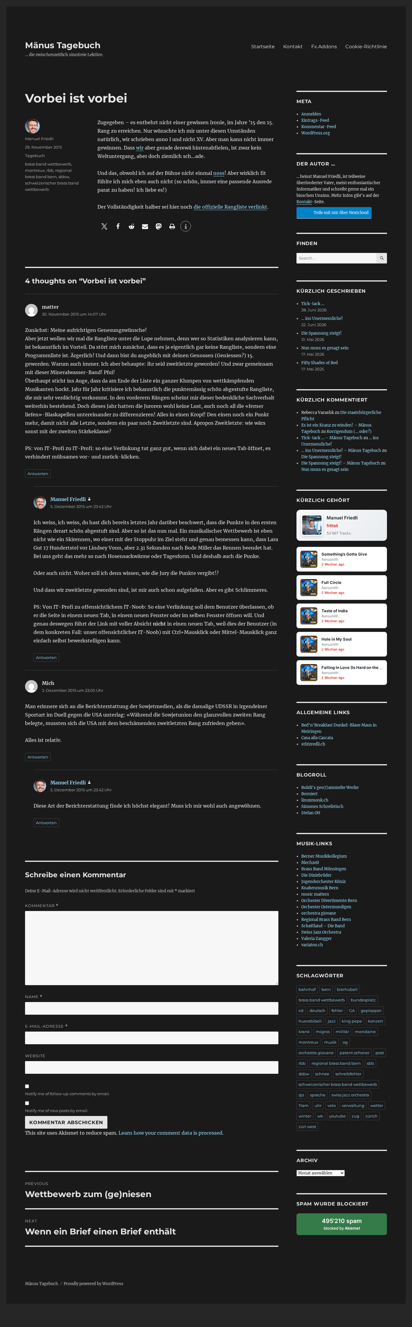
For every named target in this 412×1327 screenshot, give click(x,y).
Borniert (309, 793)
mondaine (365, 1031)
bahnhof (307, 989)
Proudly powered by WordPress (93, 1283)
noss (218, 173)
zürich (371, 1116)
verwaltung (353, 1105)
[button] (104, 226)
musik (330, 1042)
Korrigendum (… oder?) (349, 431)
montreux (35, 170)
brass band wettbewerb (48, 164)
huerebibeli (310, 1021)
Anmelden (311, 114)
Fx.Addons (324, 46)
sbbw (64, 176)
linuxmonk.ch (314, 800)
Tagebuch (35, 155)
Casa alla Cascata (317, 737)
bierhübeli (347, 989)
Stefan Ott (310, 812)
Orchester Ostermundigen (326, 906)
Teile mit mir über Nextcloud (341, 212)
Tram (304, 1105)
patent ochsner (354, 1052)
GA (352, 1010)
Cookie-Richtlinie (366, 46)
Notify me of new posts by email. (56, 1110)
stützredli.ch (313, 744)
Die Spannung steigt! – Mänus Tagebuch (340, 463)
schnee (322, 1073)
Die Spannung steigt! (321, 333)
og (345, 1042)
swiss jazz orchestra (350, 1094)
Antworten (37, 473)
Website (35, 1055)
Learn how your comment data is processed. (171, 1133)
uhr (318, 1105)
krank (304, 1031)
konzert (375, 1021)
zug (355, 1116)
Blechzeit (310, 862)
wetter (376, 1105)
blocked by (347, 1226)
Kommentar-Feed (318, 126)
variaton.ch (312, 944)
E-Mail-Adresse (46, 1026)
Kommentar (42, 905)
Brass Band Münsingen (323, 869)
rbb (49, 170)
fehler (337, 1010)
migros (323, 1031)
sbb (370, 1063)
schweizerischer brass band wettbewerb (338, 1084)
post (380, 1052)
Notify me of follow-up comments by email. (67, 1093)
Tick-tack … (312, 303)
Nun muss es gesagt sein (325, 348)
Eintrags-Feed (315, 120)
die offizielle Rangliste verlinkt (230, 207)
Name (34, 996)
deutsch (317, 1010)
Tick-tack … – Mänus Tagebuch (332, 437)
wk (320, 1116)
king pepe (352, 1021)
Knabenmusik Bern (319, 887)
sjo (301, 1094)
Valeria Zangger (316, 938)
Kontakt (293, 46)
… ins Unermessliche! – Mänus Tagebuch (341, 450)
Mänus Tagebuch (62, 45)
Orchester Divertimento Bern (329, 900)
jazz (332, 1021)
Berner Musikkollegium (324, 856)
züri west (307, 1126)
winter (305, 1116)
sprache (317, 1094)
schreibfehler (348, 1073)
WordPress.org (315, 133)
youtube (337, 1116)
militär (342, 1031)
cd (301, 1010)
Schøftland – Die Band (323, 925)
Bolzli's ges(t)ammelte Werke (330, 787)
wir (140, 148)
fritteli (332, 525)
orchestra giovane (318, 913)
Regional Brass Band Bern (326, 919)
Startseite (263, 46)
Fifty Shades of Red (319, 362)
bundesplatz (363, 1000)
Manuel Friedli (39, 138)
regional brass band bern (336, 1063)
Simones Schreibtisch (322, 806)
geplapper (371, 1010)
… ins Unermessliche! (322, 318)
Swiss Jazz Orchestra (321, 932)
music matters (315, 894)
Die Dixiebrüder (316, 875)
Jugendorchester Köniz (323, 881)
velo (332, 1105)
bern (326, 989)
